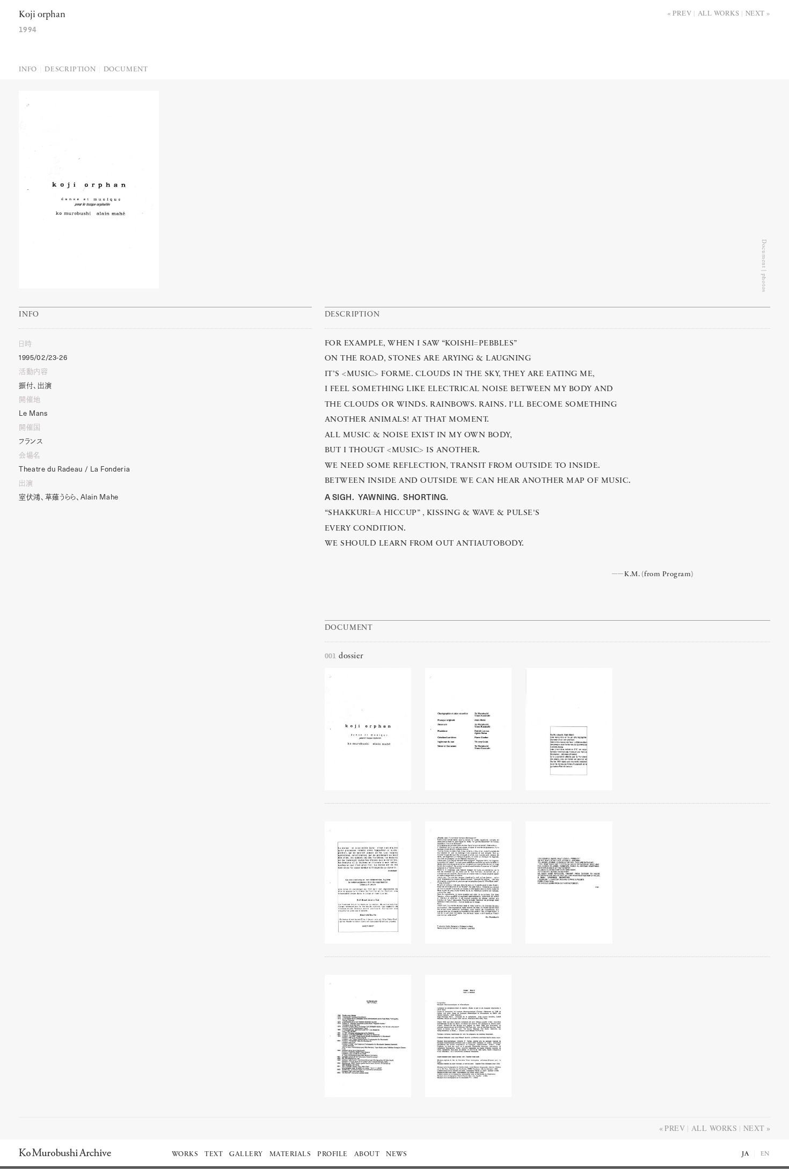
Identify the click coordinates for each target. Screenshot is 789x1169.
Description (70, 69)
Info (28, 69)
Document (126, 69)
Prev (682, 13)
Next (755, 13)
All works (719, 13)
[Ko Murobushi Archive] (65, 1152)
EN (765, 1154)
